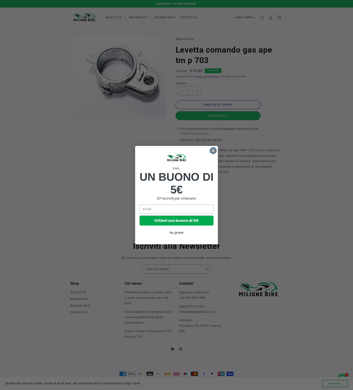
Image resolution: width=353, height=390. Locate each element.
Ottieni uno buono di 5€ (176, 220)
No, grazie (176, 232)
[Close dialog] (213, 150)
